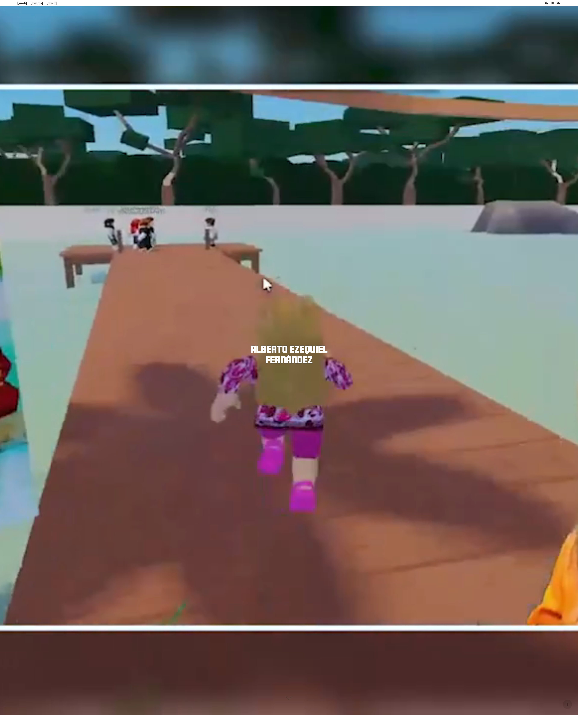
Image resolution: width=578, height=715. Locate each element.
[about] (52, 3)
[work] (22, 3)
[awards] (37, 3)
